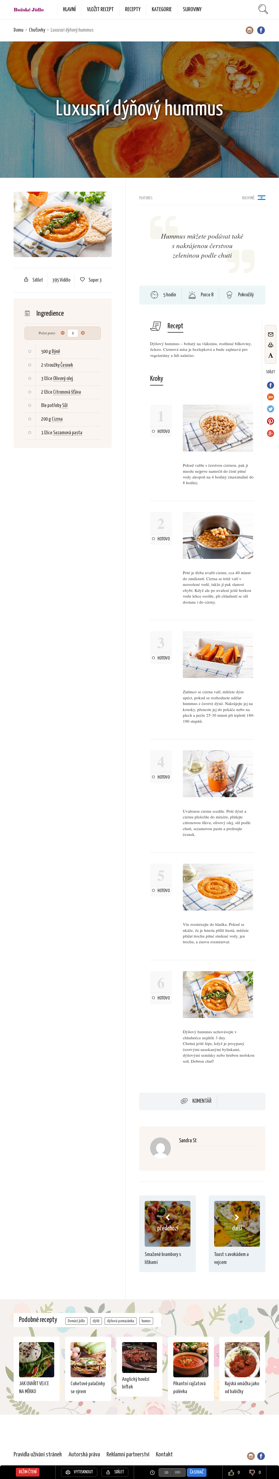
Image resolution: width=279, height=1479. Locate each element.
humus (146, 1321)
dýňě (96, 1321)
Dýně (56, 351)
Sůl (65, 405)
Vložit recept (100, 9)
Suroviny (192, 9)
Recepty (133, 9)
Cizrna (57, 419)
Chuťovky (37, 30)
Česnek (66, 365)
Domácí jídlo (76, 1321)
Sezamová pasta (67, 432)
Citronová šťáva (67, 392)
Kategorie (162, 9)
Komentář (201, 1101)
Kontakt (164, 1454)
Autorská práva (84, 1454)
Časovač (197, 1472)
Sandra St (188, 1140)
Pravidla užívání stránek (38, 1454)
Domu (18, 30)
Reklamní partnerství (128, 1454)
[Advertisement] (75, 531)
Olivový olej (63, 378)
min (177, 1472)
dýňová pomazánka (120, 1321)
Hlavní (69, 9)
